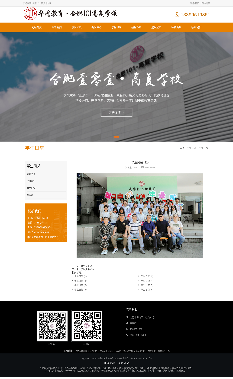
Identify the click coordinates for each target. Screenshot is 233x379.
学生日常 (203, 147)
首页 (182, 147)
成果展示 (156, 27)
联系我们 (194, 3)
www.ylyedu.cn (41, 231)
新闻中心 (96, 27)
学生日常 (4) (147, 280)
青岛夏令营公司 (106, 350)
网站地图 (205, 3)
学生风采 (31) (87, 266)
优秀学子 (31, 173)
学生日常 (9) (147, 289)
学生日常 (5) (80, 285)
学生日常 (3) (80, 280)
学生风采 (116, 27)
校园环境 (76, 27)
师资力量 (176, 27)
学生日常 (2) (147, 276)
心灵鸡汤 (93, 350)
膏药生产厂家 (164, 350)
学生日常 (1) (80, 276)
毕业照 (30, 195)
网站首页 (37, 27)
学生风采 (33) (87, 269)
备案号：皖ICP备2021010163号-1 (137, 358)
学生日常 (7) (147, 285)
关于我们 (57, 27)
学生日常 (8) (80, 289)
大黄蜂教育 (82, 350)
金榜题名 (31, 180)
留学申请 (151, 350)
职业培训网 (140, 350)
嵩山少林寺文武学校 (124, 350)
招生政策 (136, 27)
